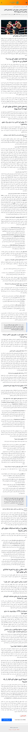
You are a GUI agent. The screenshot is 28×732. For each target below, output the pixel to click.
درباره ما (10, 729)
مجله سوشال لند (23, 6)
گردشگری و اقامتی (16, 6)
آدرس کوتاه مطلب (6, 719)
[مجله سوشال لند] (14, 2)
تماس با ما (14, 729)
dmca (18, 729)
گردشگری (23, 716)
